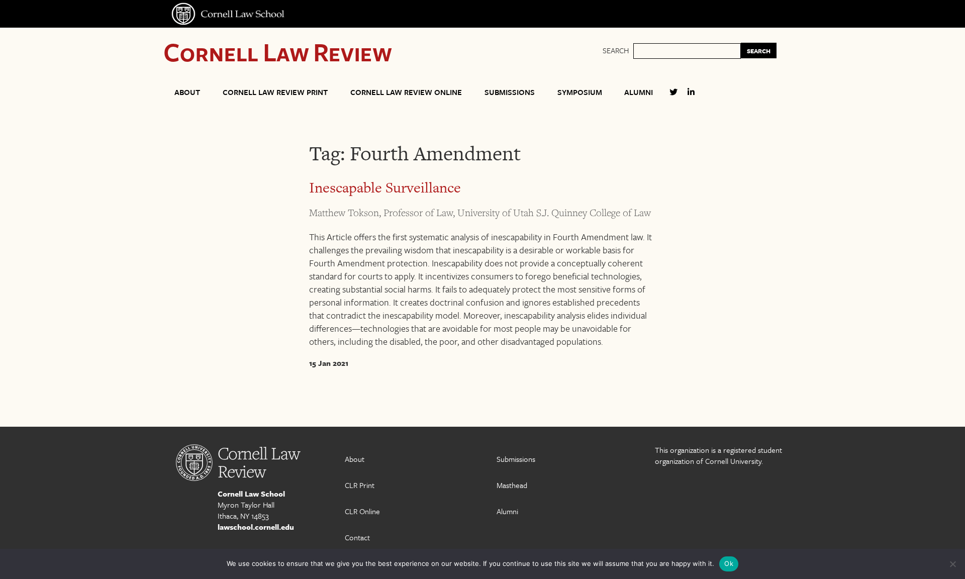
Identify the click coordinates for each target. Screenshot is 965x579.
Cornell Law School (251, 493)
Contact (357, 537)
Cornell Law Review (277, 51)
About (187, 92)
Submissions (510, 92)
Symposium (579, 92)
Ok (728, 563)
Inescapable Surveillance (385, 187)
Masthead (512, 485)
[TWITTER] (673, 96)
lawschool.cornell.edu (256, 526)
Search (616, 50)
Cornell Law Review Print (275, 92)
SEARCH (758, 50)
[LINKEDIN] (691, 96)
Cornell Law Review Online (406, 92)
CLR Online (362, 511)
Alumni (638, 92)
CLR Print (359, 485)
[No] (952, 564)
